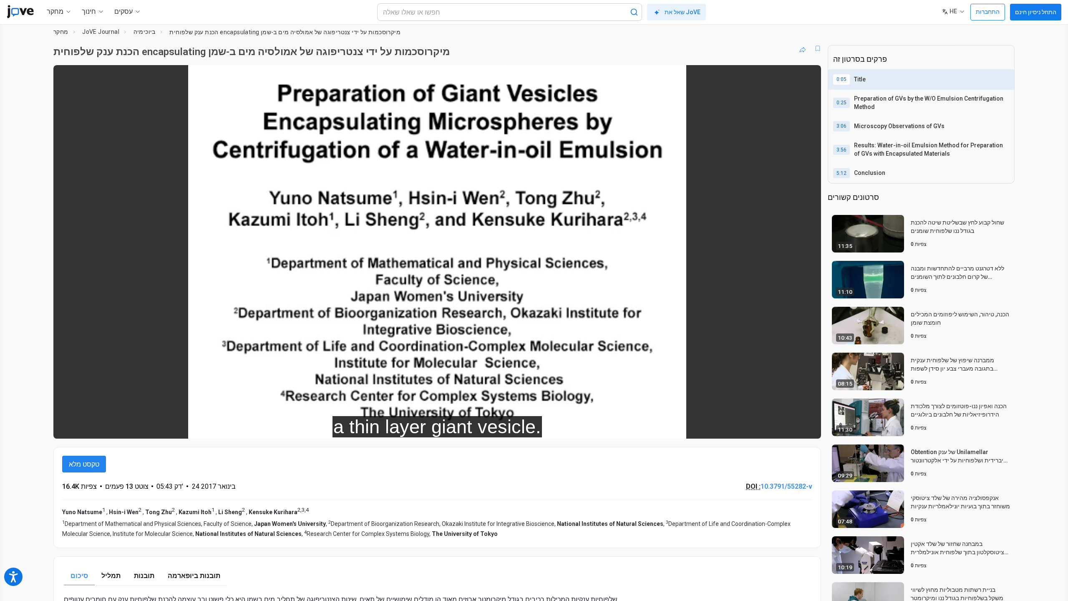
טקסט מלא (84, 464)
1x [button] (771, 427)
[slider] (391, 426)
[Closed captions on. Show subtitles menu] (788, 426)
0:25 (841, 103)
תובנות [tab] (144, 576)
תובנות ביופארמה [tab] (194, 576)
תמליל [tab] (111, 576)
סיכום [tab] (79, 576)
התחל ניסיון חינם (1035, 12)
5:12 (841, 173)
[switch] (723, 426)
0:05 (841, 79)
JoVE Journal (100, 31)
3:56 (841, 150)
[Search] (634, 12)
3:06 (841, 126)
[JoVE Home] (20, 11)
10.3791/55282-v (786, 486)
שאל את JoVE (682, 12)
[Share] (802, 48)
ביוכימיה (145, 31)
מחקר (60, 31)
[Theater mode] (807, 426)
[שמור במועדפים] (817, 48)
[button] (807, 77)
